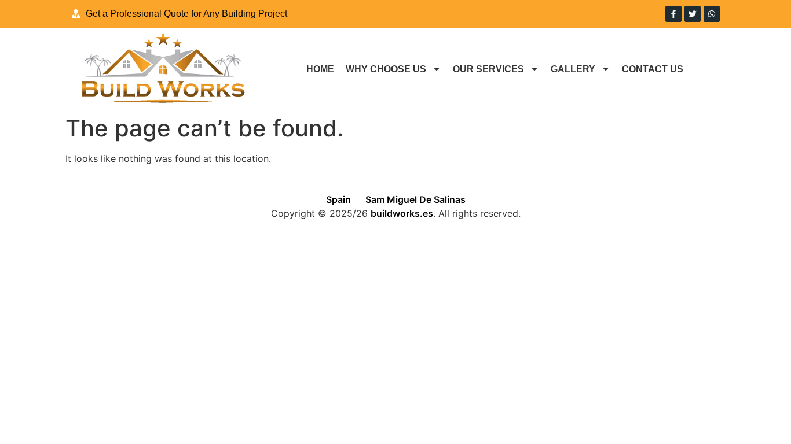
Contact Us (652, 69)
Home (320, 69)
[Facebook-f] (673, 14)
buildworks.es (402, 213)
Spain (338, 199)
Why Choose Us (386, 69)
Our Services (488, 69)
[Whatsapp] (712, 14)
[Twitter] (692, 14)
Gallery (573, 69)
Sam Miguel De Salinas (415, 199)
